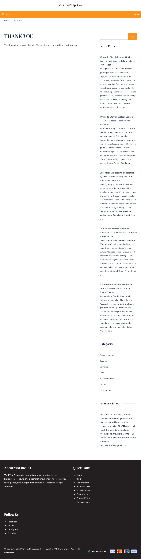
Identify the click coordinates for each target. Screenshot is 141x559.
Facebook (12, 521)
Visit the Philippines (70, 5)
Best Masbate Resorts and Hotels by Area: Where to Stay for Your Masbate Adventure (117, 176)
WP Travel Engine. (62, 549)
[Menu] (130, 14)
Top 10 (103, 384)
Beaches (103, 361)
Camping (104, 367)
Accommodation (107, 355)
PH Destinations (107, 378)
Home (79, 475)
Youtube (12, 533)
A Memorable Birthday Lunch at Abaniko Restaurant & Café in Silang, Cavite (116, 288)
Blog (79, 478)
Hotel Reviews (83, 486)
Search (132, 36)
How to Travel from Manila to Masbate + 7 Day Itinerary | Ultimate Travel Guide (118, 232)
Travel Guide (105, 390)
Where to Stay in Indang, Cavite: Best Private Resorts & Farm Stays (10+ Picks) (117, 61)
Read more (122, 107)
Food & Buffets (84, 490)
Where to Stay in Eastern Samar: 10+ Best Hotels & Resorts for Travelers (116, 120)
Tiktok (11, 525)
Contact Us (82, 494)
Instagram (13, 529)
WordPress (9, 552)
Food (102, 372)
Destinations (83, 482)
